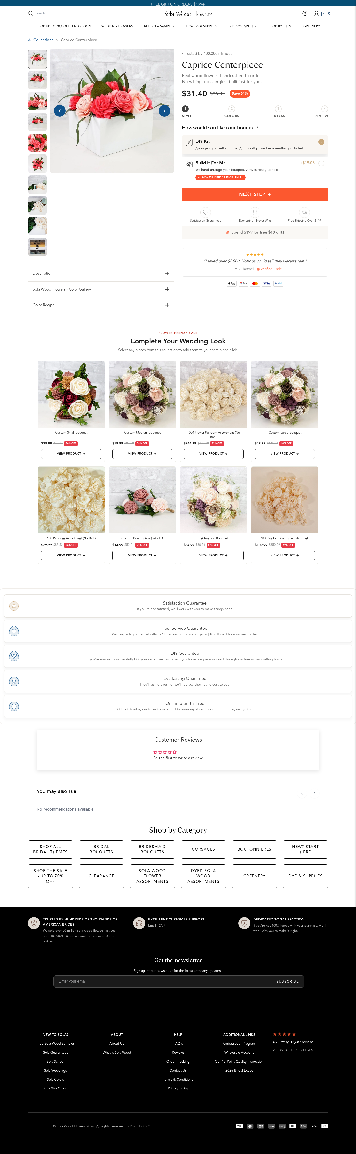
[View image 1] (37, 59)
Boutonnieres (254, 849)
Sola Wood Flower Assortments (152, 876)
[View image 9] (37, 226)
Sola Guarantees (55, 1052)
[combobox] (56, 13)
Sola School (55, 1061)
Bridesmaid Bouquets (152, 849)
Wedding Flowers (117, 26)
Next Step (252, 194)
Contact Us (178, 1070)
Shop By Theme (281, 26)
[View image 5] (37, 143)
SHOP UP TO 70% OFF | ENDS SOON (64, 26)
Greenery (311, 26)
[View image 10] (37, 247)
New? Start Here (305, 849)
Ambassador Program (239, 1043)
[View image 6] (37, 163)
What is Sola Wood (117, 1052)
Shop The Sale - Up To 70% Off (50, 876)
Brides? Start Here (242, 26)
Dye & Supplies (305, 876)
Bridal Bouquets (101, 849)
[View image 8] (37, 205)
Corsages (203, 849)
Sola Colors (55, 1079)
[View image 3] (37, 101)
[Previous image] (60, 111)
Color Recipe (44, 305)
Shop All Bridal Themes (50, 849)
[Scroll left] (302, 793)
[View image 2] (37, 80)
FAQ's (178, 1043)
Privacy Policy (178, 1088)
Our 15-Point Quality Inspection (239, 1061)
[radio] (255, 144)
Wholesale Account (239, 1052)
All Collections (40, 40)
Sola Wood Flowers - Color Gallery (62, 289)
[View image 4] (37, 122)
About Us (116, 1043)
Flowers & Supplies (200, 26)
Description (43, 273)
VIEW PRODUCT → (71, 454)
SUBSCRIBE (287, 981)
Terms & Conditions (178, 1079)
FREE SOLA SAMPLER (158, 26)
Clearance (101, 876)
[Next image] (164, 111)
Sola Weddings (55, 1070)
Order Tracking (178, 1061)
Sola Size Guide (55, 1088)
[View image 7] (37, 184)
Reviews (178, 1052)
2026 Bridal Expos (239, 1070)
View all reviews (293, 1050)
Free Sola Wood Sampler (55, 1043)
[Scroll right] (314, 793)
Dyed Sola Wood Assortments (203, 876)
